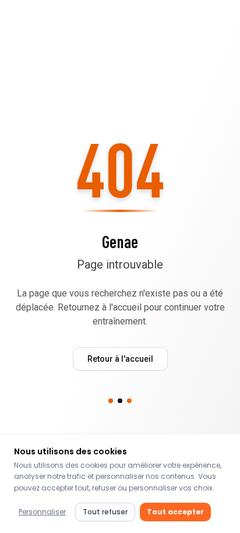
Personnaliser (42, 512)
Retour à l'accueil (120, 358)
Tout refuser (105, 512)
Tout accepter (175, 512)
